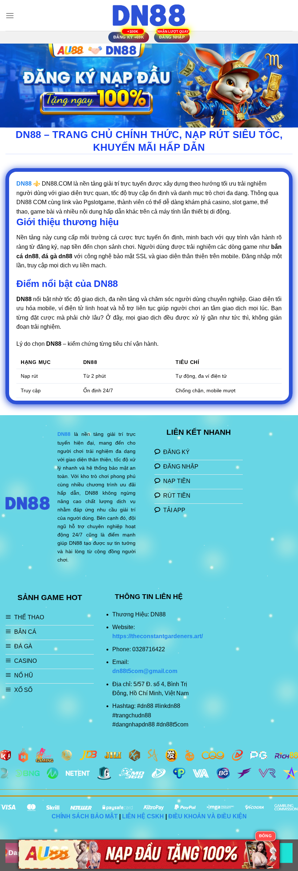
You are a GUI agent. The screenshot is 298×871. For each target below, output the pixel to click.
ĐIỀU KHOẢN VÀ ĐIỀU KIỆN (207, 816)
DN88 (64, 434)
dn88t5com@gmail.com (144, 671)
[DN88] (149, 15)
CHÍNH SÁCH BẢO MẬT (85, 816)
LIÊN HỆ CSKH (143, 816)
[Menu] (9, 15)
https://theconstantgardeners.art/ (157, 636)
